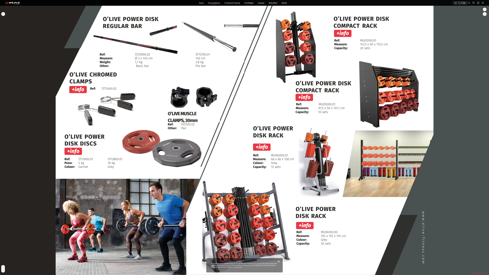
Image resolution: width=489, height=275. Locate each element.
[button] (469, 3)
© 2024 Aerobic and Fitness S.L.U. (479, 273)
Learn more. (238, 267)
